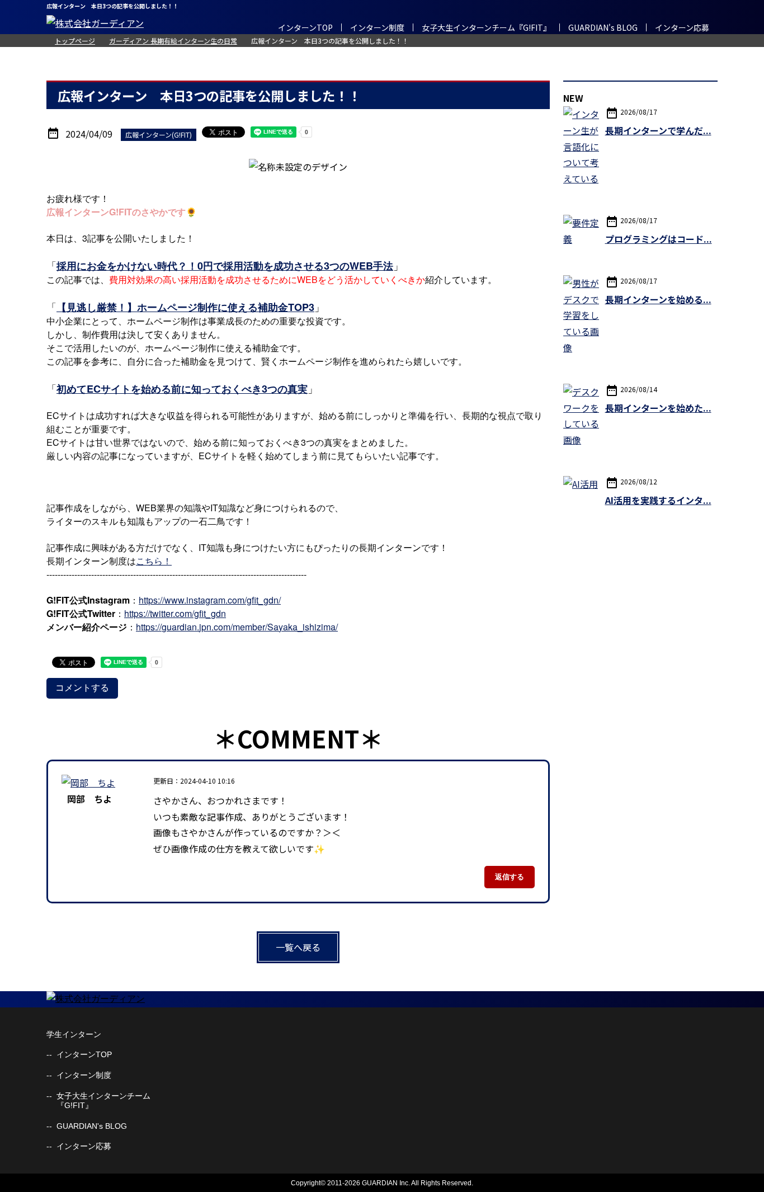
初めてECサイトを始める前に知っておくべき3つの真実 (182, 388)
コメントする (82, 687)
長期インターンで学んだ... (658, 130)
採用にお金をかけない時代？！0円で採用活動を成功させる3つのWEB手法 (224, 265)
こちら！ (154, 560)
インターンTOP (305, 27)
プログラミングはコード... (658, 239)
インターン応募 (682, 27)
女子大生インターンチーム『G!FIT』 (486, 27)
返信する (509, 877)
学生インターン (73, 1034)
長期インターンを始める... (658, 299)
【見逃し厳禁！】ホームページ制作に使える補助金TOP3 (185, 307)
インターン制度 (377, 27)
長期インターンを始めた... (658, 407)
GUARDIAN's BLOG (603, 27)
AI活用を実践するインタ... (658, 500)
